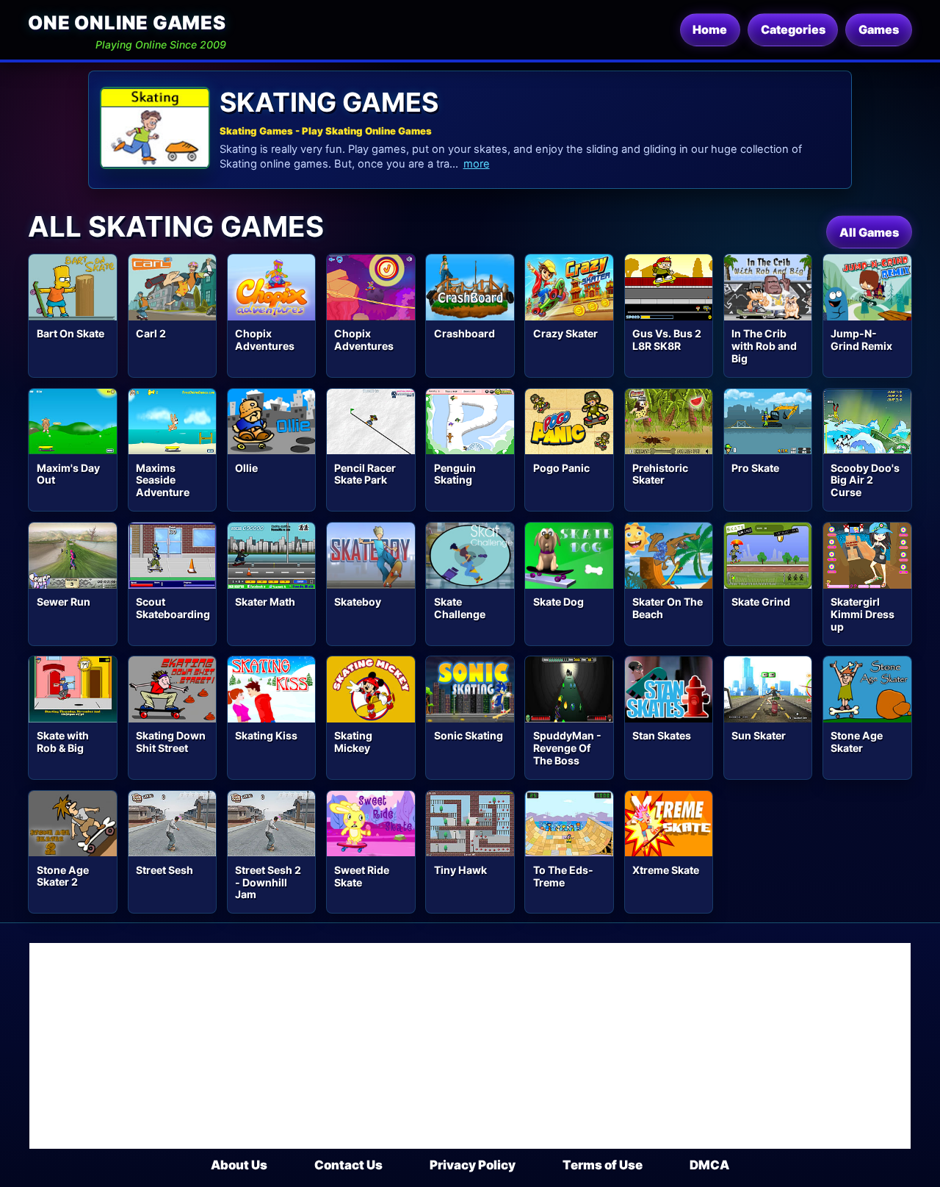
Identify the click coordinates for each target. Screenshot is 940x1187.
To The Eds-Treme (563, 876)
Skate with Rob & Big (63, 741)
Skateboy (357, 601)
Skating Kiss (266, 735)
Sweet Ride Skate (361, 876)
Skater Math (265, 601)
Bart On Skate (70, 333)
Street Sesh (164, 870)
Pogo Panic (561, 468)
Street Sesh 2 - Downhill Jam (268, 882)
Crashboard (464, 333)
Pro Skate (755, 468)
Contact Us (348, 1165)
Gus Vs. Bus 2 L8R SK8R (666, 339)
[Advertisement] (470, 1046)
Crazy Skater (565, 333)
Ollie (246, 468)
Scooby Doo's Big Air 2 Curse (865, 480)
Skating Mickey (353, 741)
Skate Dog (558, 601)
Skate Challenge (459, 607)
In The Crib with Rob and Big (764, 346)
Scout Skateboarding (173, 607)
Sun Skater (758, 735)
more (476, 164)
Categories (793, 29)
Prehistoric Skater (660, 474)
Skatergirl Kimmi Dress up (862, 614)
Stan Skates (661, 735)
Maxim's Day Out (68, 474)
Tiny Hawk (460, 870)
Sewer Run (63, 601)
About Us (239, 1165)
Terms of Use (603, 1165)
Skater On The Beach (667, 607)
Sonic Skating (468, 735)
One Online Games (126, 22)
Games (878, 29)
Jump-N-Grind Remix (861, 339)
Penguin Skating (455, 474)
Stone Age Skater (857, 741)
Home (710, 29)
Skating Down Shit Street (171, 741)
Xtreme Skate (665, 870)
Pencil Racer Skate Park (365, 474)
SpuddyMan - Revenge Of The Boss (567, 748)
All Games (869, 232)
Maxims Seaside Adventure (162, 480)
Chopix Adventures (264, 339)
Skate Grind (760, 601)
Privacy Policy (473, 1165)
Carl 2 (151, 333)
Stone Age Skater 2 (63, 876)
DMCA (709, 1165)
